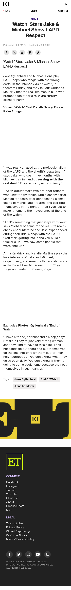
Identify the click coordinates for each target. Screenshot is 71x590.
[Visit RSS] (47, 555)
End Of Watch (49, 379)
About (10, 502)
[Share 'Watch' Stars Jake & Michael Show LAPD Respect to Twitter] (14, 53)
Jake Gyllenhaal (25, 379)
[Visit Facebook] (9, 555)
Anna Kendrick (24, 386)
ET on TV (12, 498)
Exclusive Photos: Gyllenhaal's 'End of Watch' (31, 327)
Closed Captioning (18, 531)
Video (34, 11)
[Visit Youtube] (38, 554)
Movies (35, 19)
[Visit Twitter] (19, 555)
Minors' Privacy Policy (20, 539)
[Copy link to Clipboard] (38, 53)
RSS (9, 510)
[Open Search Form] (66, 4)
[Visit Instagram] (28, 555)
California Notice (16, 535)
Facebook (12, 482)
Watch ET (63, 11)
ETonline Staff (15, 506)
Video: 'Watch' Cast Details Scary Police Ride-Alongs (33, 109)
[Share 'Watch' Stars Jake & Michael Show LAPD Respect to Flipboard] (30, 53)
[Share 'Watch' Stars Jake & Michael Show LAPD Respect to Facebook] (6, 53)
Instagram (12, 486)
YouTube (11, 494)
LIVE (7, 11)
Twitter (10, 490)
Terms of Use (14, 524)
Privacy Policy (15, 527)
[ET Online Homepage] (7, 4)
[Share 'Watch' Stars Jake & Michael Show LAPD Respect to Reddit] (22, 53)
